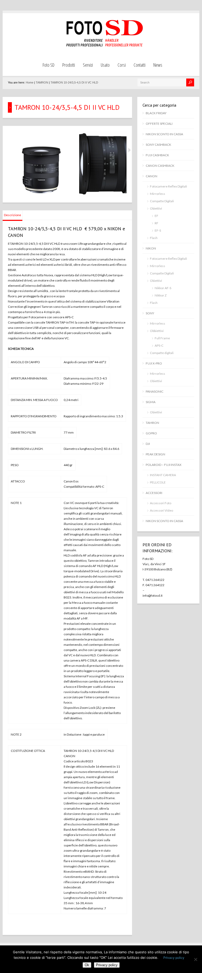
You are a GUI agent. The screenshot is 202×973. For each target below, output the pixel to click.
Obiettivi (156, 208)
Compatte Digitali (162, 201)
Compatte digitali (162, 353)
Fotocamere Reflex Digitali (168, 186)
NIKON (151, 248)
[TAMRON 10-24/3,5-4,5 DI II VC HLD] (41, 196)
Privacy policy (173, 958)
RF (156, 223)
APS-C (159, 345)
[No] (195, 959)
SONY (150, 313)
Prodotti (68, 65)
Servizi (88, 65)
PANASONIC (154, 391)
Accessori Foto (160, 503)
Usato (105, 65)
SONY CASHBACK (158, 145)
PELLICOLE (158, 482)
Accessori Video (161, 510)
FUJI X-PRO (154, 363)
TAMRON (42, 82)
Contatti (139, 65)
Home (29, 82)
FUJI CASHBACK (157, 155)
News (157, 65)
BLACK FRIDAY (156, 113)
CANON (151, 176)
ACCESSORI (154, 493)
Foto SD (48, 65)
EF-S (158, 230)
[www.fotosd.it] (103, 46)
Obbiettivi (157, 331)
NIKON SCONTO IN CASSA (164, 134)
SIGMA (150, 402)
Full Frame (162, 338)
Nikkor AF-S (163, 288)
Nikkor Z (160, 295)
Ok (87, 965)
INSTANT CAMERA (163, 475)
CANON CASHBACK (160, 166)
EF (156, 216)
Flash (154, 238)
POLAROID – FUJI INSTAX (163, 465)
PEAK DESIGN (155, 454)
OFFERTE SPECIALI (159, 124)
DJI (148, 444)
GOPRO (151, 433)
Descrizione (12, 215)
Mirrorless (157, 194)
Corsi (122, 65)
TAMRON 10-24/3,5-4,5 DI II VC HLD (74, 82)
